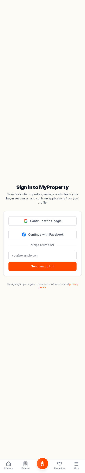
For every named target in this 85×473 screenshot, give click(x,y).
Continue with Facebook (46, 234)
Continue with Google (46, 221)
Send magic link (42, 266)
